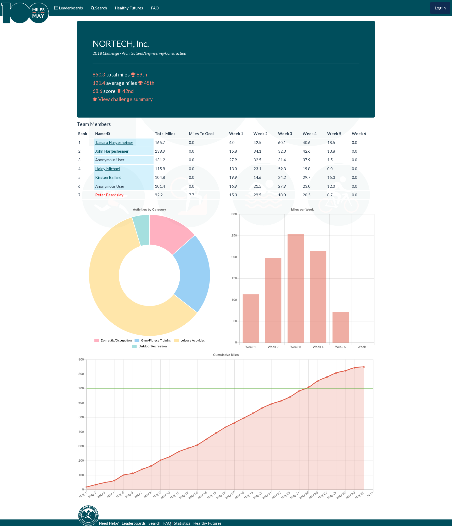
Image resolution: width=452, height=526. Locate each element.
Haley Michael (107, 168)
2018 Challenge (106, 53)
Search (154, 523)
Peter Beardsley (109, 194)
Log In (440, 7)
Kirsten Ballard (108, 177)
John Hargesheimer (112, 151)
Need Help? (109, 523)
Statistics (182, 523)
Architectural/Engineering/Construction (154, 53)
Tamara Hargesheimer (114, 142)
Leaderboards (134, 523)
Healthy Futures (129, 7)
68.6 (97, 91)
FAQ (155, 7)
